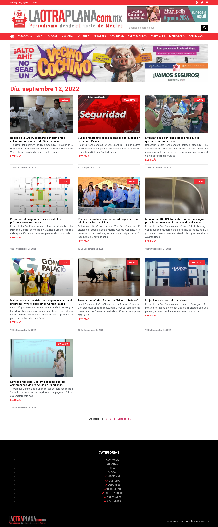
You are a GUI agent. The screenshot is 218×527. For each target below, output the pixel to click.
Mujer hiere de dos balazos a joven (166, 300)
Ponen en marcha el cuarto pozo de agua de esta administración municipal (108, 221)
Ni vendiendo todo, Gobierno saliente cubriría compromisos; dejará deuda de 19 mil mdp (37, 383)
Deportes (99, 36)
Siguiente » (124, 418)
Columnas (196, 36)
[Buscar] (204, 28)
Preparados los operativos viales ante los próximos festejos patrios (35, 221)
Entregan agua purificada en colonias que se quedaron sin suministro (172, 139)
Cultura (83, 36)
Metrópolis (177, 36)
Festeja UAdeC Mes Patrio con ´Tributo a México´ (108, 300)
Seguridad (117, 36)
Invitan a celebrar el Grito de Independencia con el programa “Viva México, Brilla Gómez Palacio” (41, 302)
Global (52, 36)
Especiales (158, 36)
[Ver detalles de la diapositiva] (167, 14)
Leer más (15, 156)
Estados (23, 36)
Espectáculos (137, 36)
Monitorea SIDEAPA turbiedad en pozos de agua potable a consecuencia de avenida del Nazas (174, 221)
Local (40, 36)
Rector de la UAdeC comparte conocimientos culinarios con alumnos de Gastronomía (37, 139)
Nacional (67, 36)
